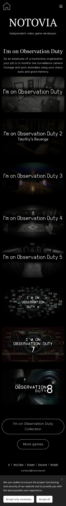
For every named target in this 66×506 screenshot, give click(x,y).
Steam (31, 464)
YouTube (18, 464)
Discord (42, 464)
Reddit (54, 464)
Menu (61, 6)
